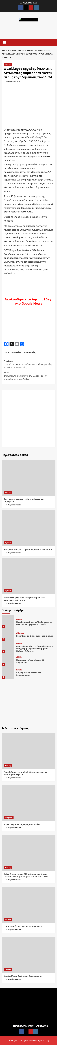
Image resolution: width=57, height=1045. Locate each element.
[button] (4, 42)
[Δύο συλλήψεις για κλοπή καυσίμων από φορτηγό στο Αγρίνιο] (28, 576)
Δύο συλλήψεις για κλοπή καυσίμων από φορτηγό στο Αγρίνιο (24, 598)
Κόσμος (19, 619)
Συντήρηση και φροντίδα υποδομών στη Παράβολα (24, 500)
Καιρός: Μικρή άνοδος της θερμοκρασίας (28, 673)
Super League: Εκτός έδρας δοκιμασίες (34, 636)
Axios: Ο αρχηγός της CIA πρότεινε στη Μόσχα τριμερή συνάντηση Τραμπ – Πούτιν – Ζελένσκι (34, 648)
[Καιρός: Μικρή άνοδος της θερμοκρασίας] (8, 672)
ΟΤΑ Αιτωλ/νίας (29, 352)
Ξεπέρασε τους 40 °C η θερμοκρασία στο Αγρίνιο (28, 549)
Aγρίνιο (8, 64)
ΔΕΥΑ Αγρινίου (14, 352)
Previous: (28, 364)
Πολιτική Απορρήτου (23, 1026)
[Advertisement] (28, 418)
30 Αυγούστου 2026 (13, 778)
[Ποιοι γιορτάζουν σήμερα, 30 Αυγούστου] (8, 659)
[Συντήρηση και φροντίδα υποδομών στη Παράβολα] (28, 478)
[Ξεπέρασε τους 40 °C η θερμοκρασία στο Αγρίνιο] (28, 528)
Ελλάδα (19, 657)
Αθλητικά (20, 633)
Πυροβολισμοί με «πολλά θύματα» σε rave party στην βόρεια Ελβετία (34, 623)
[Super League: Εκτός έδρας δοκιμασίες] (8, 634)
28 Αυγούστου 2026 (13, 553)
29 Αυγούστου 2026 (13, 505)
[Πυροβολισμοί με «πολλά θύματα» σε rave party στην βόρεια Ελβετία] (8, 621)
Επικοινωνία (42, 1026)
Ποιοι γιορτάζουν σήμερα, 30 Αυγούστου (30, 661)
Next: (25, 375)
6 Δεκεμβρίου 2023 (13, 82)
